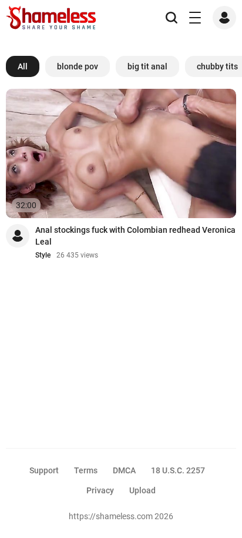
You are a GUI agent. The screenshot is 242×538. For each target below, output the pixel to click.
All (23, 66)
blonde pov (77, 66)
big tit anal (147, 66)
